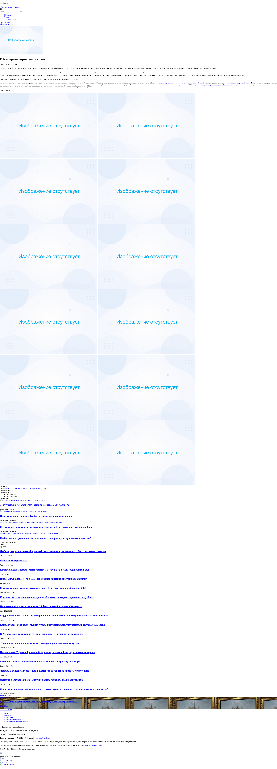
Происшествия (5, 22)
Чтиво (6, 17)
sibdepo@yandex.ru (43, 738)
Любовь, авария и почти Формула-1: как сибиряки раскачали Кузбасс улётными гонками (53, 551)
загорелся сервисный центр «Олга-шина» (216, 85)
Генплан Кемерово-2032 (14, 560)
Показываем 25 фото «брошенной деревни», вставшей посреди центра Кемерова (47, 652)
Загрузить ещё (5, 695)
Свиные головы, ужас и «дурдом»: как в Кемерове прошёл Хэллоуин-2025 (43, 588)
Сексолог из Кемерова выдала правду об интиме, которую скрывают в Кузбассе (47, 597)
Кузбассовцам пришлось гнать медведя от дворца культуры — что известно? (45, 538)
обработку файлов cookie (93, 745)
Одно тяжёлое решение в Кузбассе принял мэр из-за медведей (36, 516)
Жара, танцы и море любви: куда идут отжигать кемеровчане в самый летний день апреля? (54, 689)
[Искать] (1, 3)
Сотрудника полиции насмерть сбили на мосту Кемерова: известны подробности (47, 527)
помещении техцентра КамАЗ (238, 83)
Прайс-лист (8, 717)
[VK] (4, 762)
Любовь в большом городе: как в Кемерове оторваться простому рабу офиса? (45, 670)
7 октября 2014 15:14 (7, 24)
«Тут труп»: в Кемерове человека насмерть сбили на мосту (34, 504)
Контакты (8, 715)
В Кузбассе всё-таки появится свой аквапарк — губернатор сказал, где (42, 633)
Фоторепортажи (10, 19)
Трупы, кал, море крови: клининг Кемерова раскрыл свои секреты (39, 643)
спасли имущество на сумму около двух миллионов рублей (179, 83)
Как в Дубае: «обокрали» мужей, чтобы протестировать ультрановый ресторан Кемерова (52, 624)
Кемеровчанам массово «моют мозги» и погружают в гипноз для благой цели (45, 569)
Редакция (7, 713)
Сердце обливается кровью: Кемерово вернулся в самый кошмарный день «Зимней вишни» (54, 615)
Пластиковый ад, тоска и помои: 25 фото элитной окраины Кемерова (41, 606)
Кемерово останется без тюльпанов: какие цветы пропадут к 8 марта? (41, 661)
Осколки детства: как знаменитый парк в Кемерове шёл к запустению (41, 679)
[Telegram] (6, 760)
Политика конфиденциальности (16, 721)
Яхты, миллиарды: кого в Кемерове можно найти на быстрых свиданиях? (43, 578)
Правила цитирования (12, 719)
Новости (7, 15)
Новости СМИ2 (6, 710)
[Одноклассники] (7, 764)
